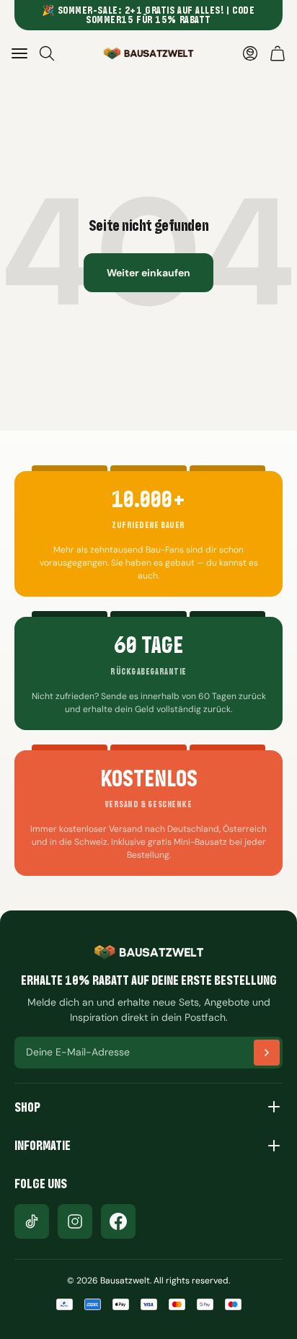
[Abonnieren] (267, 1053)
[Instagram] (75, 1221)
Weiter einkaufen (148, 272)
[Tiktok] (31, 1221)
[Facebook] (118, 1221)
